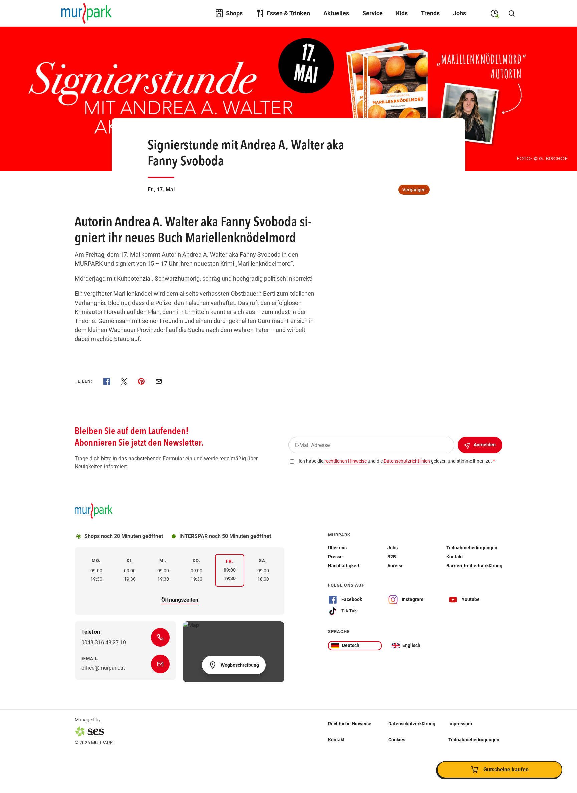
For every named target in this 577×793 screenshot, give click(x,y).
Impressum (460, 723)
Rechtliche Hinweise (349, 723)
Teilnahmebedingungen (473, 739)
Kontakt (336, 739)
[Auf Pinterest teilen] (141, 381)
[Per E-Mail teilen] (158, 381)
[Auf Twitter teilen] (124, 381)
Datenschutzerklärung (411, 723)
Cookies (396, 739)
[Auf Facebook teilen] (106, 381)
